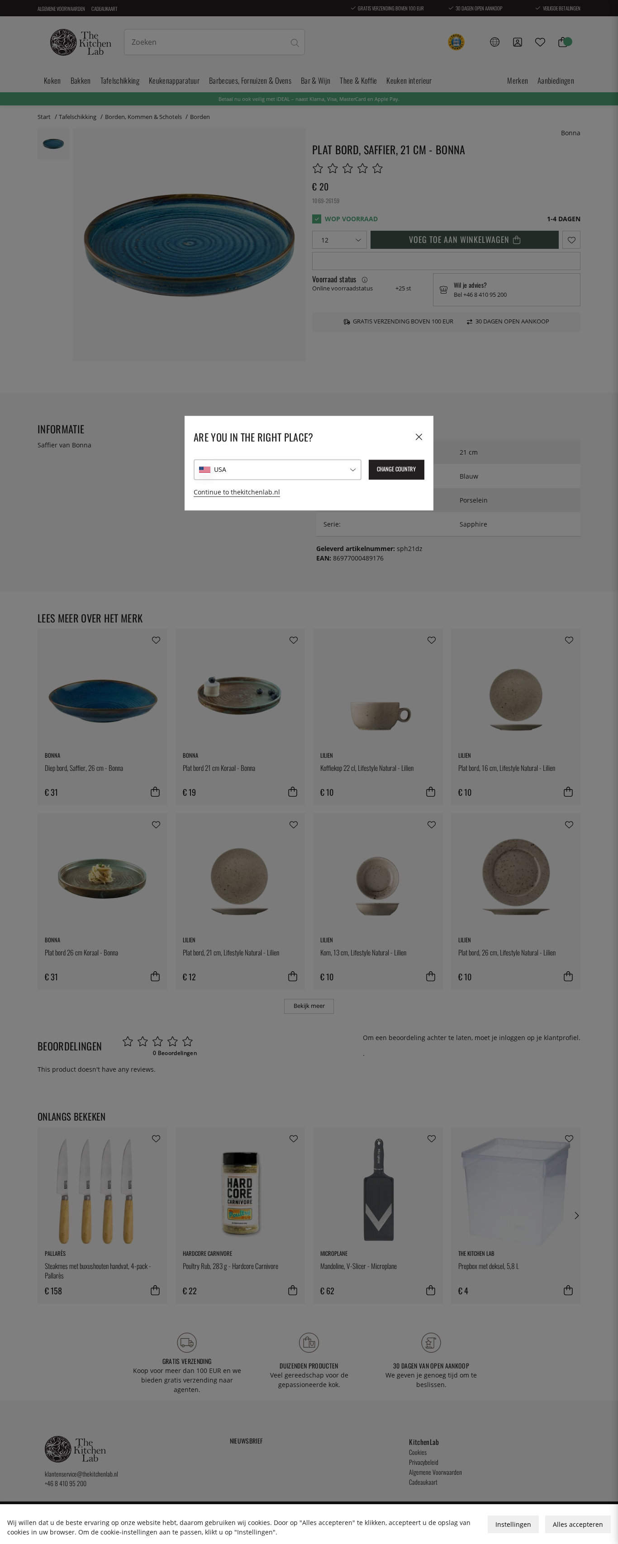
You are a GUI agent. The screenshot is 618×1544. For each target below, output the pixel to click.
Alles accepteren (578, 1524)
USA (220, 470)
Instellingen (513, 1524)
